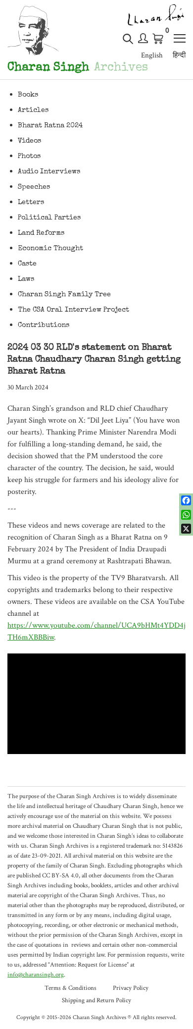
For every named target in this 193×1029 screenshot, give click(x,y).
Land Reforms (41, 233)
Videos (29, 141)
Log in (143, 38)
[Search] (128, 43)
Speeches (34, 187)
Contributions (43, 325)
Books (28, 95)
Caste (27, 264)
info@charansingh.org (35, 975)
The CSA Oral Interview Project (73, 310)
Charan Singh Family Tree (64, 294)
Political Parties (49, 218)
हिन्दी (179, 55)
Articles (33, 110)
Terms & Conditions (70, 988)
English (152, 55)
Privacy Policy (130, 988)
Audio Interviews (49, 171)
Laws (26, 279)
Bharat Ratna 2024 (50, 125)
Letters (31, 202)
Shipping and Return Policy (96, 1000)
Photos (29, 156)
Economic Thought (50, 248)
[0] (158, 38)
